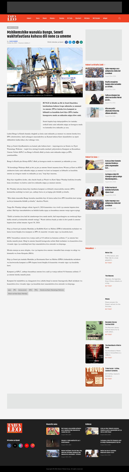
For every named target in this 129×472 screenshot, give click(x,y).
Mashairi (78, 18)
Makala (52, 18)
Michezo (87, 18)
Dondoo (61, 18)
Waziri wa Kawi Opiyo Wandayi (17, 293)
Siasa (38, 18)
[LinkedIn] (73, 42)
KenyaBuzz (89, 248)
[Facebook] (66, 42)
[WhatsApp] (81, 42)
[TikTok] (21, 446)
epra (9, 290)
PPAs (36, 290)
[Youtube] (27, 446)
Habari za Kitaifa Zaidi (94, 65)
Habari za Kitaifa (13, 27)
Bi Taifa (69, 18)
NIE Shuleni (96, 18)
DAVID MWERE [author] (13, 41)
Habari (29, 18)
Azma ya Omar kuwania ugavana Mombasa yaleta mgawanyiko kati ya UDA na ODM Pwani (111, 430)
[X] (70, 42)
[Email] (77, 42)
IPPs (15, 290)
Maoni (45, 18)
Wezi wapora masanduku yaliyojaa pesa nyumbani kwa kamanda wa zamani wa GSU (71, 430)
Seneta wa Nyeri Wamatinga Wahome (52, 290)
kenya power (22, 290)
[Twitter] (15, 445)
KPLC (30, 290)
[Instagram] (32, 445)
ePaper (105, 18)
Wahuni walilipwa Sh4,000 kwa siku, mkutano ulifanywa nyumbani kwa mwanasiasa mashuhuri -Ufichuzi (71, 452)
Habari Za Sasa (91, 157)
